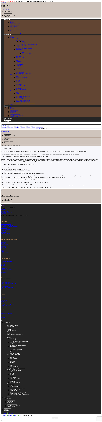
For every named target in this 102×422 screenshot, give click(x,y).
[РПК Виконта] (5, 2)
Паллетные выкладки (15, 378)
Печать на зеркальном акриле (17, 388)
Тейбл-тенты (13, 380)
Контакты (6, 410)
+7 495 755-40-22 (5, 211)
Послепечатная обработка (13, 405)
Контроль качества (8, 136)
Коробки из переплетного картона (18, 345)
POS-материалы (11, 369)
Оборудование (7, 408)
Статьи (5, 143)
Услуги (5, 397)
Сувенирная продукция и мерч (17, 367)
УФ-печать (9, 402)
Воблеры (12, 372)
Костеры (12, 373)
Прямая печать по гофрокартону (18, 392)
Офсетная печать (11, 400)
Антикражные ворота (15, 370)
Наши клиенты (7, 138)
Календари (12, 359)
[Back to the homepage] (5, 206)
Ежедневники (13, 358)
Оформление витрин (15, 386)
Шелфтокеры (13, 381)
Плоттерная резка (11, 406)
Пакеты (11, 347)
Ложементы (13, 346)
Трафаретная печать (12, 404)
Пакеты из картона (17, 349)
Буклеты (12, 357)
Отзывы (6, 139)
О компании (5, 131)
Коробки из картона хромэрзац (20, 341)
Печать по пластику (15, 389)
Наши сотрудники (8, 141)
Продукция (6, 335)
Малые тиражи (10, 384)
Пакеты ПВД (16, 350)
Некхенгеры (13, 377)
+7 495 (8, 11)
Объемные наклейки (15, 382)
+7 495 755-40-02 (5, 210)
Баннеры (12, 385)
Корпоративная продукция (13, 354)
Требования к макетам (9, 135)
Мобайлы (12, 374)
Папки (11, 365)
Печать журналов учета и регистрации (19, 394)
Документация (7, 134)
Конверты (12, 361)
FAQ (5, 142)
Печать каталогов (14, 366)
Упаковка (9, 337)
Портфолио (6, 409)
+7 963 (5, 9)
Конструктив (13, 338)
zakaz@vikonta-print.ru (9, 15)
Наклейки (12, 376)
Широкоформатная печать (16, 393)
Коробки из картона (15, 342)
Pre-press (9, 398)
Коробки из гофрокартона (19, 339)
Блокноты (12, 355)
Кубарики (12, 362)
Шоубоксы (12, 351)
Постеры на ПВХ (14, 390)
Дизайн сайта (3, 317)
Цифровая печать (11, 401)
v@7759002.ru (7, 16)
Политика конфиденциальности (12, 145)
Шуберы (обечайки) (15, 353)
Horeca (8, 396)
